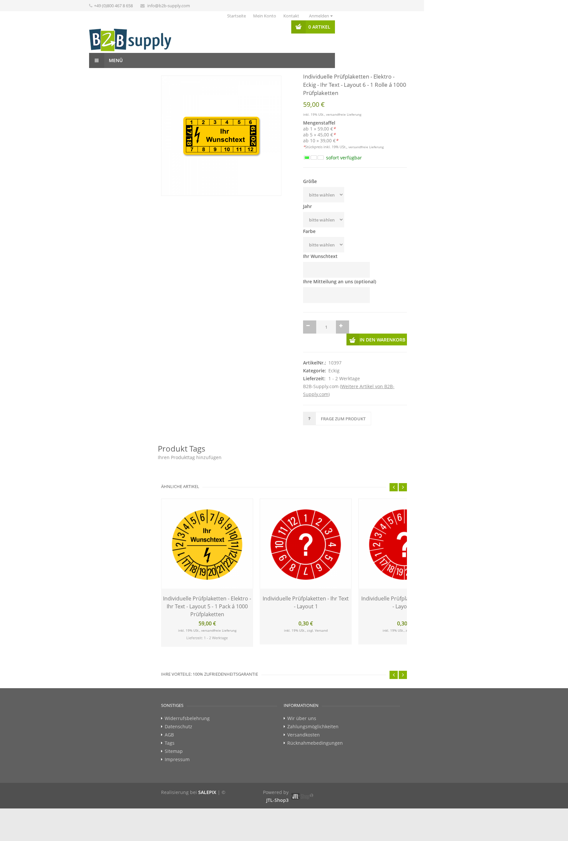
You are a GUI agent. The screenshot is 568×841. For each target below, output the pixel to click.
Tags (170, 730)
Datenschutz (178, 713)
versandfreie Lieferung (343, 114)
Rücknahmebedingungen (315, 730)
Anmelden (319, 16)
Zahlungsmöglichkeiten (313, 713)
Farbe (309, 231)
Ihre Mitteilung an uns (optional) (339, 281)
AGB (169, 722)
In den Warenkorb (382, 326)
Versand (321, 617)
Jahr (307, 206)
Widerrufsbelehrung (187, 705)
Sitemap (174, 738)
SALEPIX (207, 779)
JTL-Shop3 (277, 787)
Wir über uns (301, 705)
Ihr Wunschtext (320, 256)
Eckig (334, 357)
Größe (310, 181)
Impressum (177, 746)
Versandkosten (303, 722)
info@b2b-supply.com (168, 6)
